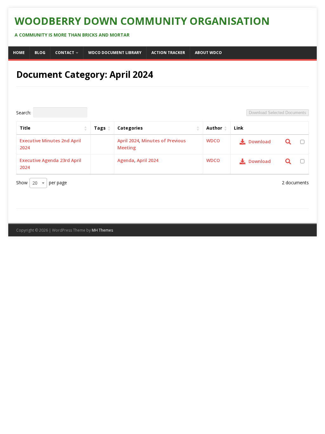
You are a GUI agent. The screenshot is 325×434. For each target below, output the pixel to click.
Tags (100, 128)
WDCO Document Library (115, 52)
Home (19, 52)
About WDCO (208, 52)
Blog (40, 52)
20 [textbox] (34, 183)
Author (214, 128)
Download (260, 142)
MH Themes (102, 230)
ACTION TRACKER (168, 52)
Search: (23, 112)
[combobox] (38, 183)
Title (25, 128)
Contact (64, 52)
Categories (130, 128)
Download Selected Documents (277, 112)
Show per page (41, 182)
